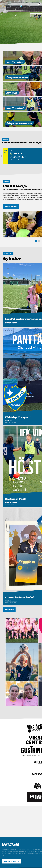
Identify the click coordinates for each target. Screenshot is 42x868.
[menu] (39, 4)
